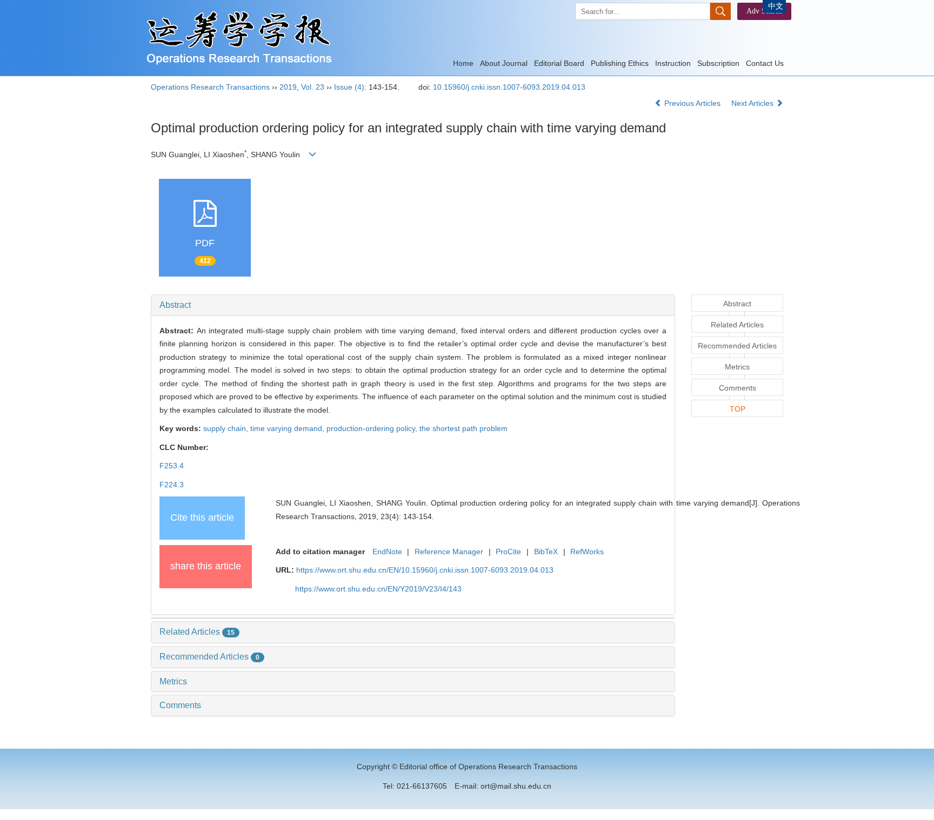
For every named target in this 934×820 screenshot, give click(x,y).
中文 (775, 6)
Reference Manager (449, 551)
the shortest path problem (463, 428)
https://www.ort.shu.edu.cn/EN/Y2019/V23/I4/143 (378, 588)
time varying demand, (288, 428)
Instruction (673, 63)
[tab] (413, 305)
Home (463, 63)
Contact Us (765, 63)
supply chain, (226, 428)
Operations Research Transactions (210, 87)
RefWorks (587, 551)
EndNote (387, 551)
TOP (737, 409)
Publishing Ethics (620, 63)
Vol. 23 (312, 87)
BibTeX (546, 551)
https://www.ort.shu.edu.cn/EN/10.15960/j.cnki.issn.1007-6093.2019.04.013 (424, 570)
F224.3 (171, 484)
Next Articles (753, 103)
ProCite (508, 551)
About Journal (504, 63)
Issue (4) (349, 87)
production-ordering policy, (372, 428)
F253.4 (171, 465)
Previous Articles (692, 103)
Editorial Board (559, 63)
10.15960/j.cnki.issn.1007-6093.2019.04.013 (509, 87)
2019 (288, 87)
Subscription (718, 63)
